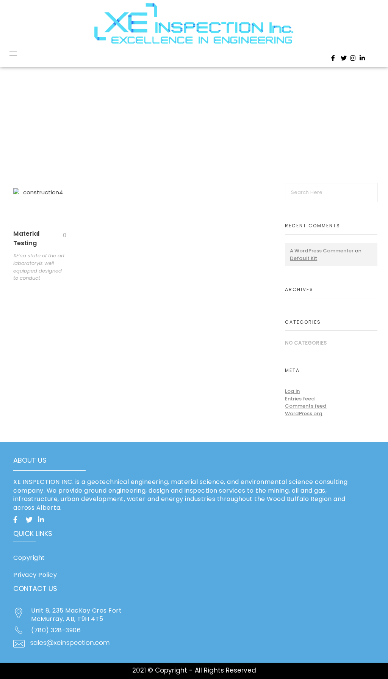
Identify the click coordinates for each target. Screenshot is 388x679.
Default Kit (303, 258)
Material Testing (26, 238)
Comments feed (306, 406)
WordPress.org (303, 413)
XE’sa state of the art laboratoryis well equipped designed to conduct (39, 267)
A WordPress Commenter (322, 250)
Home (28, 89)
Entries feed (300, 398)
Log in (292, 391)
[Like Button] (58, 235)
